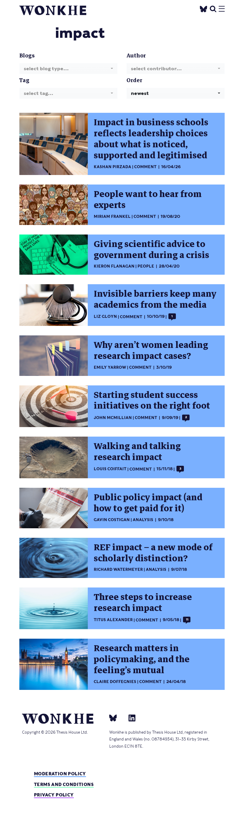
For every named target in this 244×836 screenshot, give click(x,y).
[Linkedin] (129, 717)
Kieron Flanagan (114, 266)
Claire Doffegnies (115, 681)
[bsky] (116, 717)
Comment (145, 167)
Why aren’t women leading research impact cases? (151, 350)
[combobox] (68, 68)
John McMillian (113, 417)
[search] (213, 8)
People (145, 266)
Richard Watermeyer (118, 569)
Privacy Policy (54, 794)
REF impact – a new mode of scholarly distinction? (153, 553)
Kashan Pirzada (112, 167)
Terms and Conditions (64, 784)
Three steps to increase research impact (143, 602)
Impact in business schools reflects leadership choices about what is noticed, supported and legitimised (151, 139)
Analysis (143, 520)
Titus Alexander (113, 620)
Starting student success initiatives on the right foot (152, 400)
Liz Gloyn (105, 317)
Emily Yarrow (110, 367)
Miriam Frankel (112, 216)
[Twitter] (203, 8)
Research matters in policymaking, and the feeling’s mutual (142, 659)
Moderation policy (60, 773)
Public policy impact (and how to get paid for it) (148, 503)
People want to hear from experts (148, 199)
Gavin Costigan (112, 520)
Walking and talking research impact (137, 452)
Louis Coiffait (110, 469)
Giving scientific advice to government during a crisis (151, 249)
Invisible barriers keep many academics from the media (155, 299)
